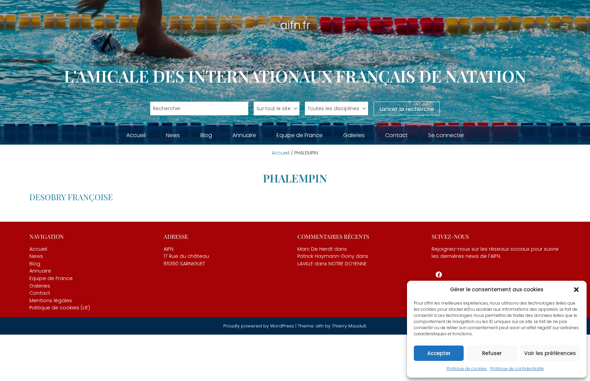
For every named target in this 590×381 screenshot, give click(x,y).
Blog (206, 135)
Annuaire (244, 135)
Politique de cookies (467, 368)
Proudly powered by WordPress (259, 326)
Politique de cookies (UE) (59, 307)
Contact (396, 135)
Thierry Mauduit (349, 326)
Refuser (492, 353)
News (173, 135)
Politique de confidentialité (517, 368)
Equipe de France (300, 135)
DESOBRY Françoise (71, 196)
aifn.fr (295, 25)
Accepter (439, 353)
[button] (576, 289)
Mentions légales (50, 300)
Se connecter (446, 135)
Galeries (354, 135)
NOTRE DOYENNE (347, 263)
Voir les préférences (550, 353)
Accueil (135, 135)
